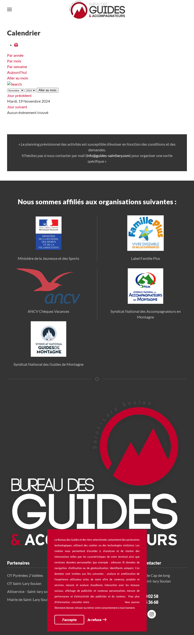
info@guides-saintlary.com (108, 155)
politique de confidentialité (106, 602)
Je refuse (94, 620)
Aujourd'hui (17, 72)
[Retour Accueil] (97, 9)
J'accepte (69, 620)
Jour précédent (19, 95)
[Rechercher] (14, 83)
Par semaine (17, 66)
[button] (9, 9)
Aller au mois (17, 78)
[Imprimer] (16, 45)
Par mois (14, 61)
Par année (15, 55)
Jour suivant (17, 106)
